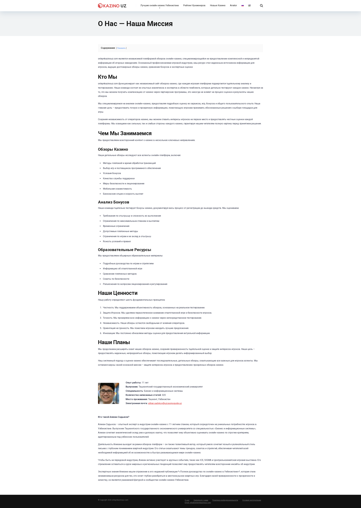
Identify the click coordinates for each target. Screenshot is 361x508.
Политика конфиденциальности (225, 500)
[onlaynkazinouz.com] (112, 4)
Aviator (233, 5)
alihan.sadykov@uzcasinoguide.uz (165, 403)
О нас (187, 500)
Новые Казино (217, 5)
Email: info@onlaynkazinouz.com (198, 503)
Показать (121, 48)
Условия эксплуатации (251, 500)
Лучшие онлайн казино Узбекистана (159, 5)
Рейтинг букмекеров (194, 5)
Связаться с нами (201, 500)
